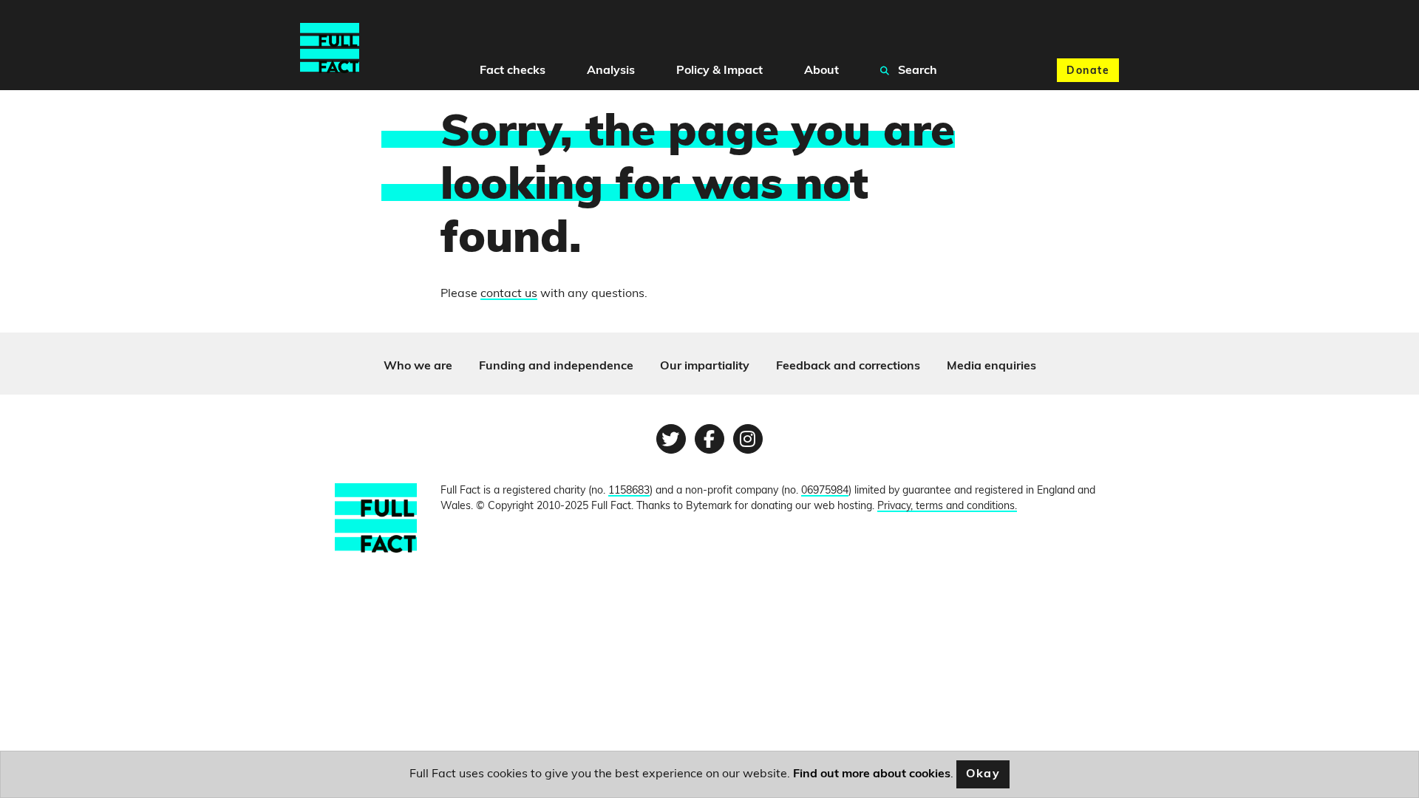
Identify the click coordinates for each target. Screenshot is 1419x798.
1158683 (629, 491)
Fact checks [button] (512, 71)
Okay (983, 774)
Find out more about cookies (871, 774)
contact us (508, 294)
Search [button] (916, 71)
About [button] (821, 71)
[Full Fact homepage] (329, 48)
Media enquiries (991, 366)
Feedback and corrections (848, 366)
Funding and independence (556, 366)
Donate (1087, 71)
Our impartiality (704, 366)
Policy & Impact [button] (719, 71)
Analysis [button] (611, 71)
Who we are (418, 366)
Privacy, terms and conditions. (947, 506)
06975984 (824, 491)
